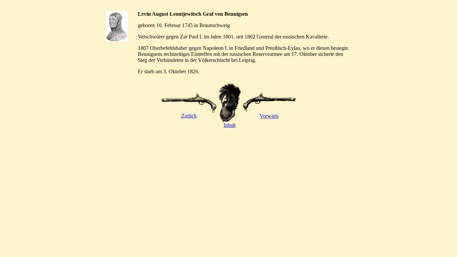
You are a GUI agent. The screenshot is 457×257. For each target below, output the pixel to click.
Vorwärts (269, 116)
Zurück (189, 115)
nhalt (230, 125)
